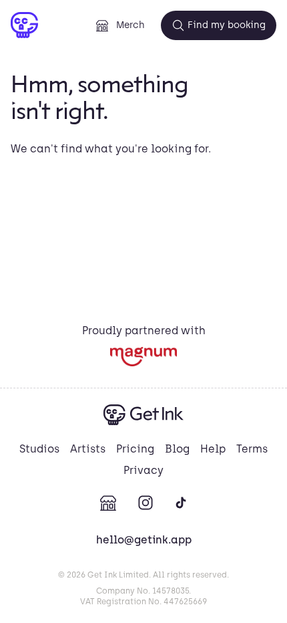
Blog (177, 449)
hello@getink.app (144, 539)
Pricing (135, 449)
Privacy (143, 470)
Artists (87, 449)
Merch (130, 25)
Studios (39, 449)
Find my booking (227, 25)
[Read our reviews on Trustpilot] (143, 356)
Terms (252, 449)
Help (213, 449)
